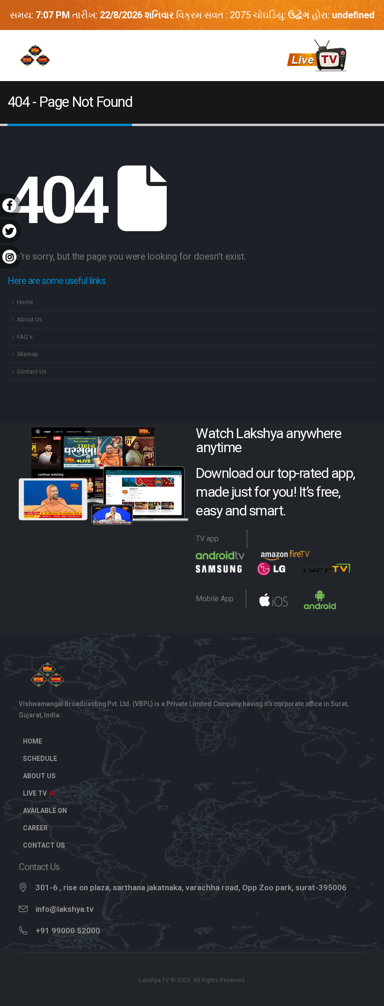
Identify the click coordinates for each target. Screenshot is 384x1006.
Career (35, 828)
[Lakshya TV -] (35, 55)
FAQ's (25, 336)
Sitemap (27, 354)
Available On (45, 810)
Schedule (40, 758)
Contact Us (31, 371)
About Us (29, 319)
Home (25, 302)
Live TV (35, 793)
